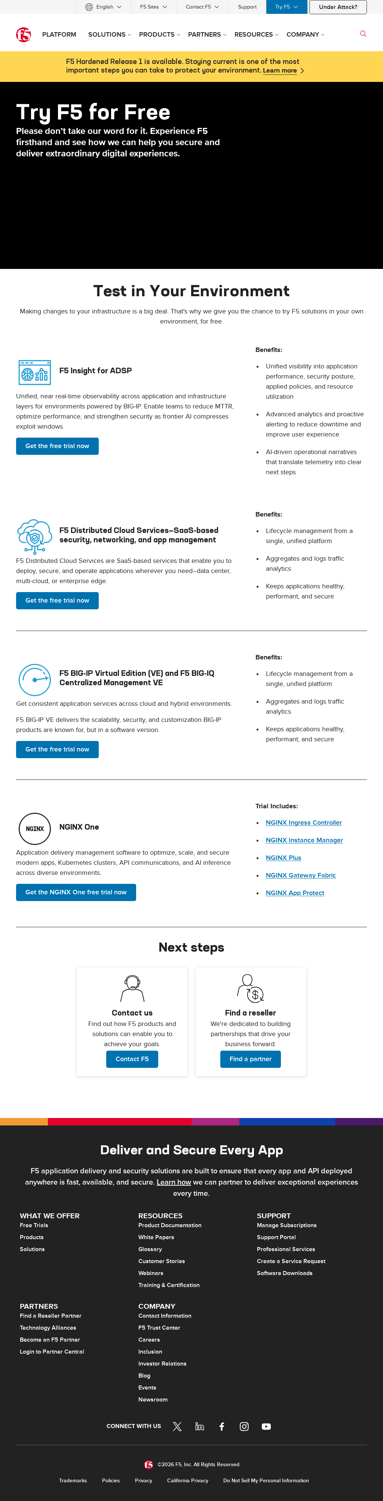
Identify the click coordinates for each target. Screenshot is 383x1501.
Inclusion (150, 1352)
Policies (111, 1480)
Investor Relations (162, 1363)
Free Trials (34, 1225)
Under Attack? (338, 7)
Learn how (174, 1182)
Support (247, 7)
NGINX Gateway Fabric (301, 875)
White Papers (156, 1237)
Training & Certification (169, 1285)
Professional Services (286, 1249)
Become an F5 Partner (50, 1340)
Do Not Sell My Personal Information (266, 1480)
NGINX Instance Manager (304, 840)
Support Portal (276, 1237)
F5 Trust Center (159, 1328)
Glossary (150, 1249)
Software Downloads (285, 1273)
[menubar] (191, 7)
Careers (149, 1340)
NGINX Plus (283, 858)
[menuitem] (103, 7)
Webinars (150, 1273)
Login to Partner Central (52, 1352)
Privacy (143, 1480)
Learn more (280, 70)
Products (32, 1237)
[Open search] (363, 33)
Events (147, 1387)
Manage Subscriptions (287, 1225)
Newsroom (153, 1399)
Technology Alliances (48, 1328)
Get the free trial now (57, 446)
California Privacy (187, 1480)
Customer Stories (161, 1261)
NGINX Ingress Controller (304, 823)
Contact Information (165, 1316)
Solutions (32, 1249)
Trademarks (73, 1480)
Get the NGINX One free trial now (76, 892)
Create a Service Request (291, 1261)
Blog (144, 1375)
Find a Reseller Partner (51, 1316)
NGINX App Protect (295, 893)
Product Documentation (170, 1225)
